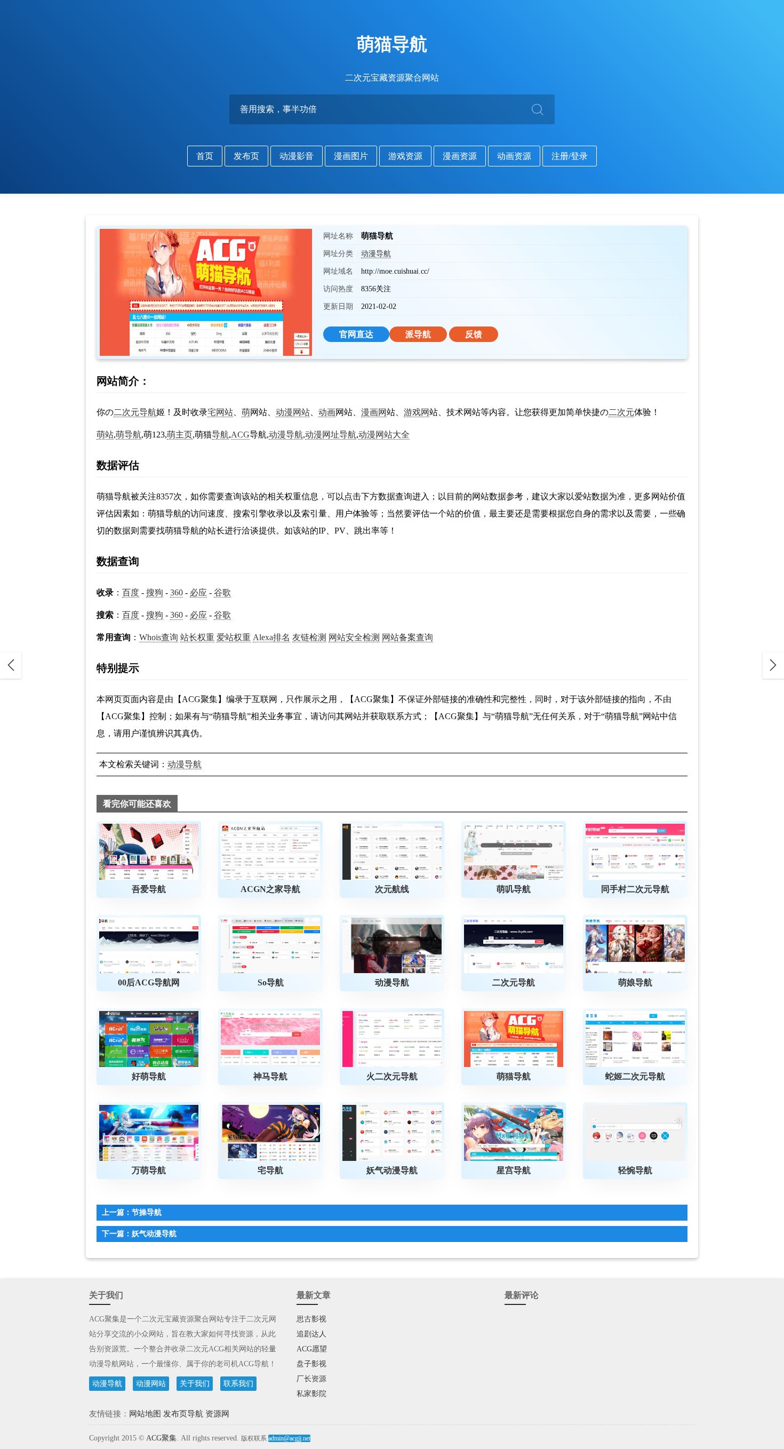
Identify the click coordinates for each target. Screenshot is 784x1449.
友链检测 (309, 637)
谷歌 (222, 592)
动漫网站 (293, 412)
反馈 (473, 334)
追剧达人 (311, 1334)
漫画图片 (351, 156)
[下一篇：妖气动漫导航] (773, 665)
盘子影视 (311, 1364)
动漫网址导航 (330, 434)
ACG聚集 (161, 1438)
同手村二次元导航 (635, 889)
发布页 (246, 156)
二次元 (621, 412)
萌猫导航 (392, 44)
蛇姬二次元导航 (635, 1076)
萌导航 (128, 434)
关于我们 (195, 1384)
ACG (240, 434)
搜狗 (154, 592)
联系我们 (238, 1384)
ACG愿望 (312, 1349)
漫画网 (374, 412)
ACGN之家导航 (270, 889)
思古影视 (311, 1319)
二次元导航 (135, 412)
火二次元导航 (392, 1076)
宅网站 (220, 412)
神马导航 (270, 1076)
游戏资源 (405, 156)
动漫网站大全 (384, 434)
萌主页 (180, 434)
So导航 (271, 982)
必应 (198, 592)
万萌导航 (149, 1170)
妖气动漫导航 (392, 1170)
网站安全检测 (354, 637)
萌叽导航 (514, 889)
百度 (130, 592)
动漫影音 (296, 156)
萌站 (105, 434)
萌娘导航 (635, 982)
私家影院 (311, 1394)
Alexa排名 (271, 637)
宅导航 (270, 1170)
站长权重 (197, 637)
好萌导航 (149, 1076)
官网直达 (356, 334)
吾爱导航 (149, 889)
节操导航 (147, 1212)
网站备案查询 (407, 637)
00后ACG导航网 (149, 982)
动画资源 (514, 156)
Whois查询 (158, 637)
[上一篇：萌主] (10, 665)
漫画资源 (460, 156)
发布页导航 (183, 1414)
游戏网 (416, 412)
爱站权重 (234, 637)
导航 (220, 434)
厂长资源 (311, 1379)
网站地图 (145, 1414)
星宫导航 (514, 1170)
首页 (204, 156)
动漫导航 (376, 254)
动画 (326, 412)
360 (176, 592)
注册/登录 (569, 156)
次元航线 (392, 889)
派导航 (418, 334)
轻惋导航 (635, 1170)
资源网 (217, 1414)
